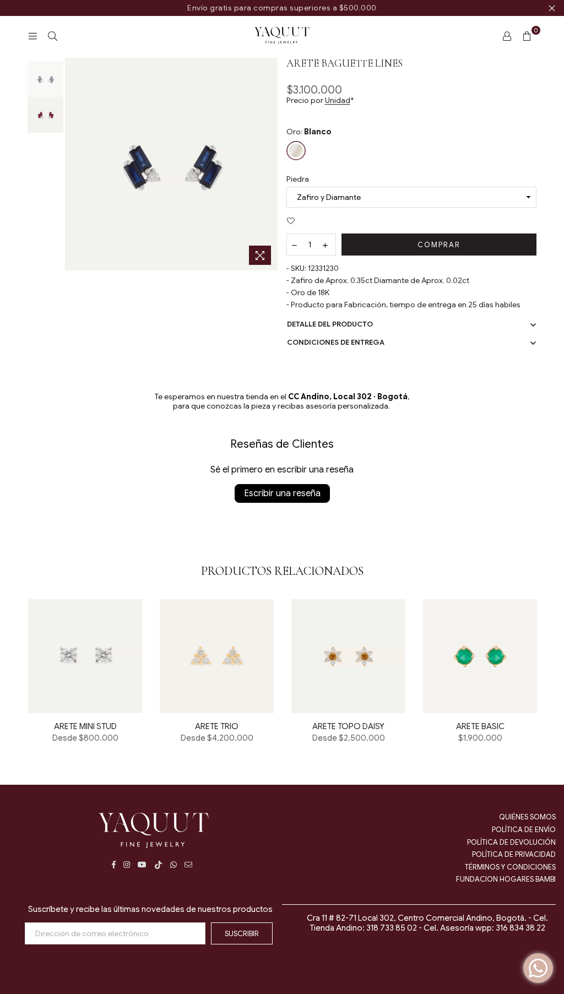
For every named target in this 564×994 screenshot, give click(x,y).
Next (268, 164)
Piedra (297, 179)
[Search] (52, 36)
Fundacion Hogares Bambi (506, 879)
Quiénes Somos (527, 817)
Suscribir (242, 933)
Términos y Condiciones (510, 867)
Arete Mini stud (85, 726)
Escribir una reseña (282, 493)
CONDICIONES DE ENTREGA (335, 342)
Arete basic (480, 726)
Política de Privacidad (514, 854)
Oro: (309, 132)
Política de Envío (524, 829)
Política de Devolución (511, 842)
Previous (74, 164)
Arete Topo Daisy (348, 726)
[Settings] (507, 36)
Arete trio (216, 726)
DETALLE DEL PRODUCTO (330, 324)
